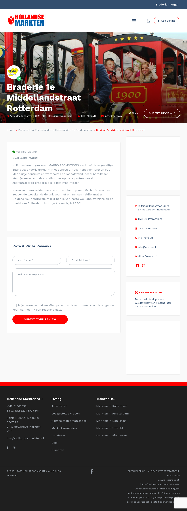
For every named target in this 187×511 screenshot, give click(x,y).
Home (10, 130)
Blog (54, 442)
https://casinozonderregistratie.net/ (159, 484)
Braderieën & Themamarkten (36, 130)
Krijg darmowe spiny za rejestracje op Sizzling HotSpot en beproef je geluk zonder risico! (153, 497)
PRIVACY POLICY (136, 471)
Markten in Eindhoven (111, 435)
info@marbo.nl (113, 115)
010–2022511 (88, 115)
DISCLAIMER (173, 475)
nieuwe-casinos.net (168, 480)
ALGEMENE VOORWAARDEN (163, 471)
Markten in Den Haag (111, 421)
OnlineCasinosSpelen (146, 488)
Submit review (161, 113)
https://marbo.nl (147, 256)
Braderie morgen (167, 4)
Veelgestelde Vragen (65, 413)
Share (134, 113)
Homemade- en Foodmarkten (73, 130)
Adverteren (59, 406)
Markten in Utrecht (109, 428)
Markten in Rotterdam (111, 406)
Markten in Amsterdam (112, 413)
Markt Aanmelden (64, 428)
